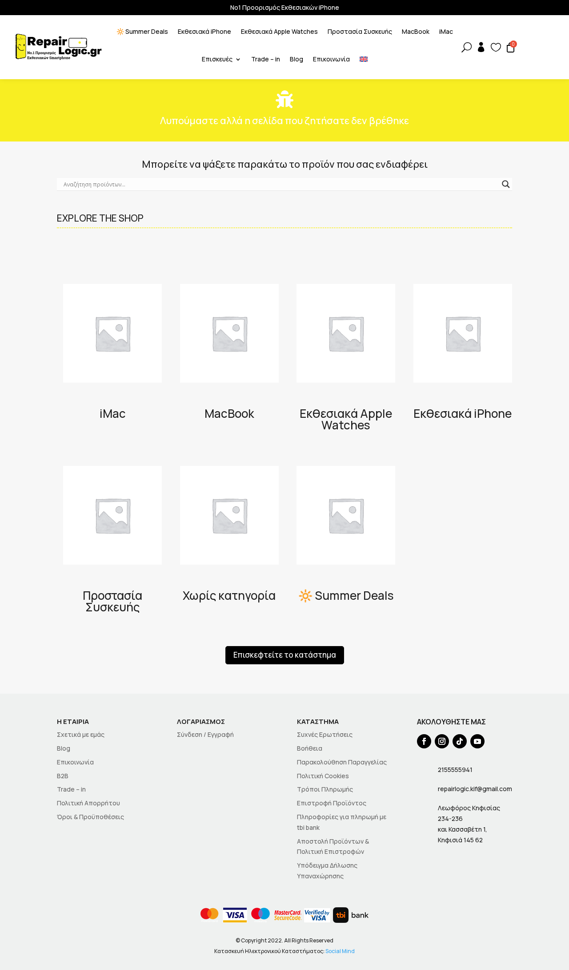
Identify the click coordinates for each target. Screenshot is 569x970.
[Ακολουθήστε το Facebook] (424, 741)
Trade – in (265, 59)
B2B (62, 776)
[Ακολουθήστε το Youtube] (477, 741)
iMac (446, 32)
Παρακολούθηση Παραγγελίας (342, 762)
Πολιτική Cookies (323, 776)
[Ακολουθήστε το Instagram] (442, 741)
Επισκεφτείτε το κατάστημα (284, 655)
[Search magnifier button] (506, 184)
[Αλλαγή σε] (364, 61)
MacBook (415, 32)
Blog (296, 59)
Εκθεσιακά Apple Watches (279, 32)
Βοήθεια (309, 748)
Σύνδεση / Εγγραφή (205, 734)
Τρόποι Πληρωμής (325, 789)
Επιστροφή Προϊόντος (331, 803)
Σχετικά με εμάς (80, 734)
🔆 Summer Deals (142, 32)
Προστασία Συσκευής (360, 32)
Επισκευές (217, 59)
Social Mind (340, 951)
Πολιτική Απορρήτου (88, 803)
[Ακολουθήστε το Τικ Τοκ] (460, 741)
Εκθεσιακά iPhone (204, 32)
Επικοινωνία (331, 59)
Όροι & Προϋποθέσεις (90, 816)
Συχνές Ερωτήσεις (325, 734)
